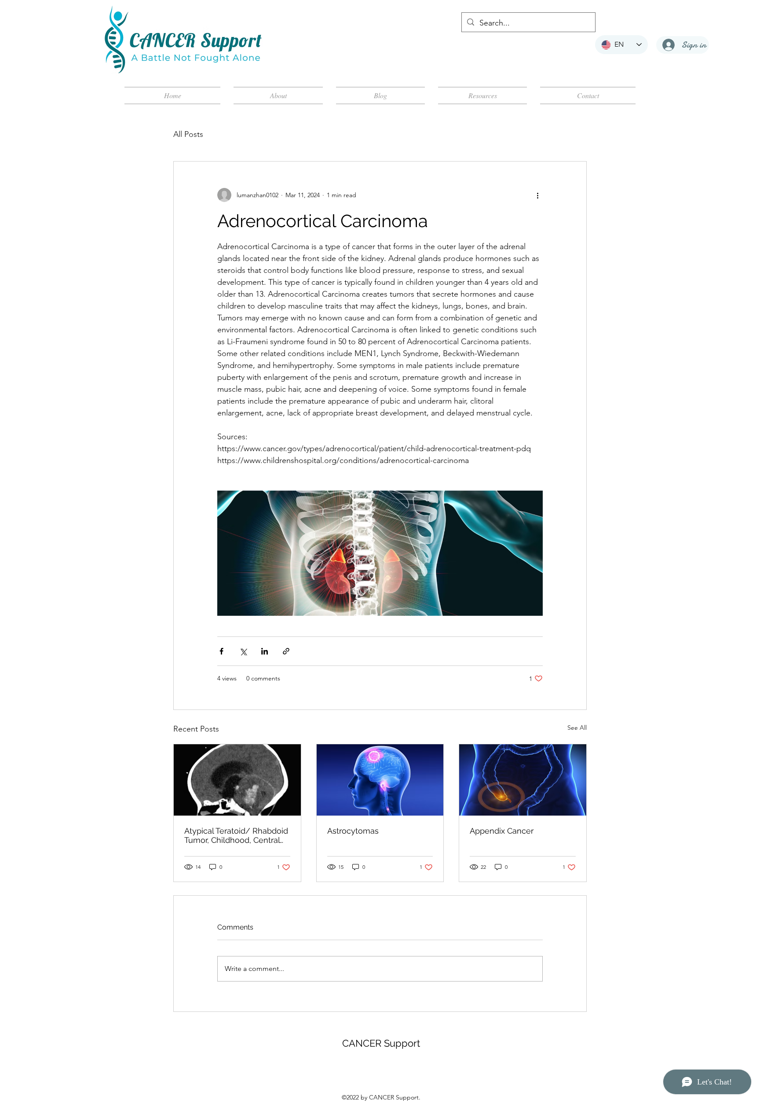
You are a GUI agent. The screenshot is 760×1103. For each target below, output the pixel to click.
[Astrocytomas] (380, 780)
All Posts (188, 134)
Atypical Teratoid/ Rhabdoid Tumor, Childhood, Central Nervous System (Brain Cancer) (236, 835)
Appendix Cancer (501, 830)
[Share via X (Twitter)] (243, 651)
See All (577, 728)
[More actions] (537, 195)
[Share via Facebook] (221, 651)
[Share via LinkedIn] (264, 651)
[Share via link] (286, 651)
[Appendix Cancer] (522, 780)
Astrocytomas (353, 830)
